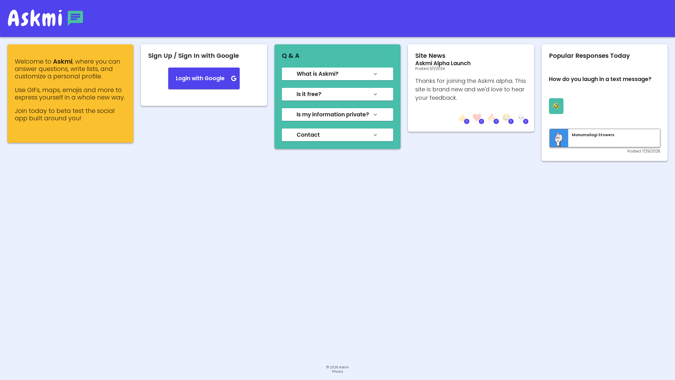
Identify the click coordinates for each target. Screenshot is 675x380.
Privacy (337, 371)
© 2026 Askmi (337, 367)
